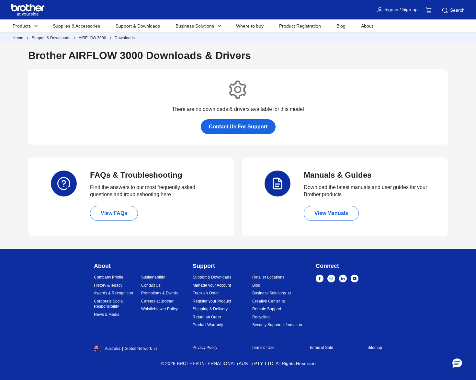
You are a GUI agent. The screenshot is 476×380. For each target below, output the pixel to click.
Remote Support (266, 309)
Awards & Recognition (113, 293)
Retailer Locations (268, 277)
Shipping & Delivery (210, 309)
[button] (457, 363)
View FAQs (114, 213)
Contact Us (151, 285)
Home (18, 38)
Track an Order (206, 293)
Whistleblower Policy (159, 309)
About (367, 26)
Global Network (138, 348)
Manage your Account (212, 285)
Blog (341, 26)
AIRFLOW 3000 (92, 38)
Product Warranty (208, 325)
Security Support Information (277, 325)
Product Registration (300, 26)
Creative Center (266, 301)
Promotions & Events (159, 293)
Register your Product (212, 301)
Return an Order (207, 317)
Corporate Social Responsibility (109, 304)
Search (457, 10)
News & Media (106, 314)
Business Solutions (269, 293)
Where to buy (250, 26)
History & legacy (108, 285)
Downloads (125, 38)
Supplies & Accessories (76, 26)
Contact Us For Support (238, 126)
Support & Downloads (138, 26)
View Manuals (331, 213)
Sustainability (153, 277)
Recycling (261, 317)
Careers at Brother (157, 301)
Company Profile (108, 277)
